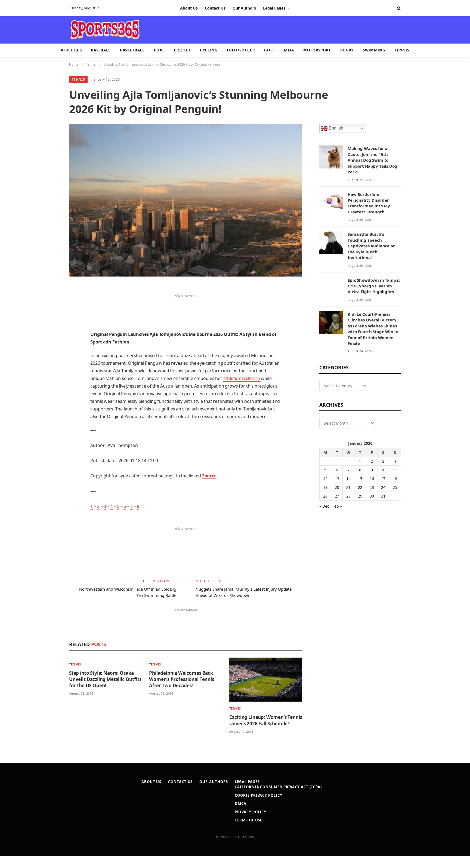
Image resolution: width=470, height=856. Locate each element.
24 (383, 487)
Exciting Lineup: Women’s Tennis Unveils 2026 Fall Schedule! (265, 720)
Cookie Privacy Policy (258, 795)
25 (395, 487)
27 (337, 496)
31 (383, 496)
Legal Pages (274, 8)
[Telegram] (50, 414)
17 (383, 478)
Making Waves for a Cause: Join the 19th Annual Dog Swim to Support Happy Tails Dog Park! (372, 160)
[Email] (50, 359)
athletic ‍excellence (241, 378)
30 (372, 496)
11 (395, 470)
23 (372, 487)
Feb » (337, 506)
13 (337, 478)
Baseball (100, 50)
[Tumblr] (50, 372)
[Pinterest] (50, 345)
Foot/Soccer (241, 50)
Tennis (402, 50)
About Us (189, 8)
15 (360, 478)
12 (325, 478)
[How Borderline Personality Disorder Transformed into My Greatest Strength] (331, 202)
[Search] (398, 8)
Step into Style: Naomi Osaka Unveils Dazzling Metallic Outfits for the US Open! (105, 679)
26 (325, 496)
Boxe (159, 50)
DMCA (240, 803)
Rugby (347, 50)
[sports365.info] (105, 30)
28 (348, 496)
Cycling (209, 50)
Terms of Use (248, 820)
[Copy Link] (50, 442)
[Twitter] (50, 317)
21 (348, 487)
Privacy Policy (250, 811)
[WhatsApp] (50, 428)
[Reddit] (50, 386)
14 (348, 478)
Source (209, 476)
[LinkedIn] (50, 331)
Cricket (182, 50)
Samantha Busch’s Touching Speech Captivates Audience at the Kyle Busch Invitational (371, 245)
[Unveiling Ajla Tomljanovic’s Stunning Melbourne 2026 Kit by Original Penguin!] (185, 200)
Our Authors (244, 8)
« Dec (324, 506)
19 (325, 487)
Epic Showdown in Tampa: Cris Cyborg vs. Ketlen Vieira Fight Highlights (374, 285)
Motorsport (317, 50)
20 (337, 487)
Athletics (71, 50)
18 (395, 478)
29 (360, 496)
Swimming (374, 50)
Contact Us (215, 8)
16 (372, 478)
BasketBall (132, 50)
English (335, 128)
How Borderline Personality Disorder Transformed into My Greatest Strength (369, 203)
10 (383, 470)
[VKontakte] (50, 400)
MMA (289, 50)
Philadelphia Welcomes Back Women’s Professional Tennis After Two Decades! (181, 679)
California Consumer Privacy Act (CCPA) (278, 786)
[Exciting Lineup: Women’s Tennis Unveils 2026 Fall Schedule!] (265, 680)
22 (360, 487)
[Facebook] (50, 303)
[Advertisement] (266, 29)
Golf (269, 50)
